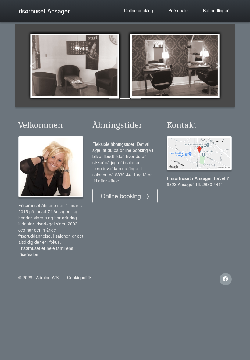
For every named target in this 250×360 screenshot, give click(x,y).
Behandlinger (216, 10)
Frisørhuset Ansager (42, 10)
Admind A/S (47, 277)
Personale (178, 10)
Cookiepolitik (79, 277)
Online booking (138, 10)
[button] (31, 65)
